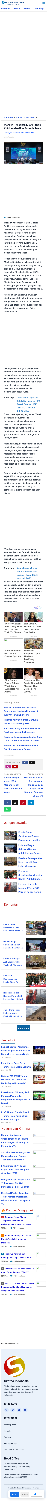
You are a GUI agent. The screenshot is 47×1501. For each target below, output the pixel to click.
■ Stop (25, 1494)
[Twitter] (32, 762)
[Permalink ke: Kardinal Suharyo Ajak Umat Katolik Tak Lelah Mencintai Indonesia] (10, 861)
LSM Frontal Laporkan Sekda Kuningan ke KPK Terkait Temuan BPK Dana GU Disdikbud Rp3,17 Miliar (28, 404)
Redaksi (7, 1437)
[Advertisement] (23, 37)
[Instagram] (8, 766)
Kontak (7, 1431)
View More (23, 1028)
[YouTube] (25, 1410)
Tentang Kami (10, 1425)
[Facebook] (25, 762)
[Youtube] (15, 766)
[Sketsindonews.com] (13, 2)
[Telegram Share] (31, 802)
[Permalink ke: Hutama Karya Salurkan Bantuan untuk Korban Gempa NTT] (10, 848)
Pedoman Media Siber (13, 1450)
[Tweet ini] (15, 802)
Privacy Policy (10, 1443)
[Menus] (44, 3)
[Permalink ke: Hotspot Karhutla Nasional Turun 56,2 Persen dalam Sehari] (10, 887)
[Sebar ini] (7, 802)
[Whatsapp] (7, 809)
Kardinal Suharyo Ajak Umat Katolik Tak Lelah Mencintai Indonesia (16, 1239)
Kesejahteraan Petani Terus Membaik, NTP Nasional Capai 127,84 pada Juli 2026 (27, 573)
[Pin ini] (23, 802)
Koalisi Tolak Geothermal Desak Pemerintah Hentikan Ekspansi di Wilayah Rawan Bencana (21, 711)
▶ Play (14, 1494)
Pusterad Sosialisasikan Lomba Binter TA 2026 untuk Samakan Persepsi (12, 982)
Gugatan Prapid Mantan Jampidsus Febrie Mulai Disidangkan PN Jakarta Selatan (16, 1220)
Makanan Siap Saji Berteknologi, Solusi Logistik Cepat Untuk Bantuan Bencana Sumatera (33, 785)
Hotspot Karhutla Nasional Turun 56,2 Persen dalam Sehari (29, 888)
